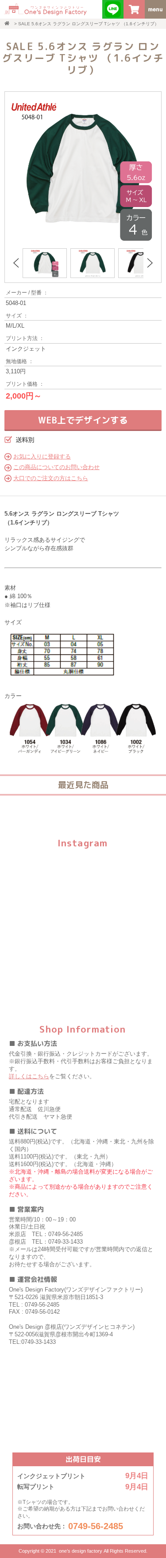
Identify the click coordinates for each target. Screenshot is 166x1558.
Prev (16, 263)
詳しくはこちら (29, 1076)
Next (150, 263)
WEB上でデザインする (83, 420)
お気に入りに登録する (42, 456)
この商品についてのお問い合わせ (56, 467)
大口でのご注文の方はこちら (50, 478)
